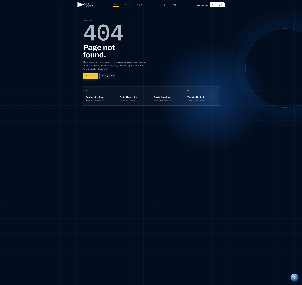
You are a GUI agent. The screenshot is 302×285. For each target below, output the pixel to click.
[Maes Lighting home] (85, 5)
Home (116, 5)
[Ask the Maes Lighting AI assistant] (294, 277)
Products (128, 5)
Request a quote (217, 5)
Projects (139, 5)
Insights (164, 5)
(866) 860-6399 (202, 4)
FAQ (174, 5)
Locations (152, 5)
